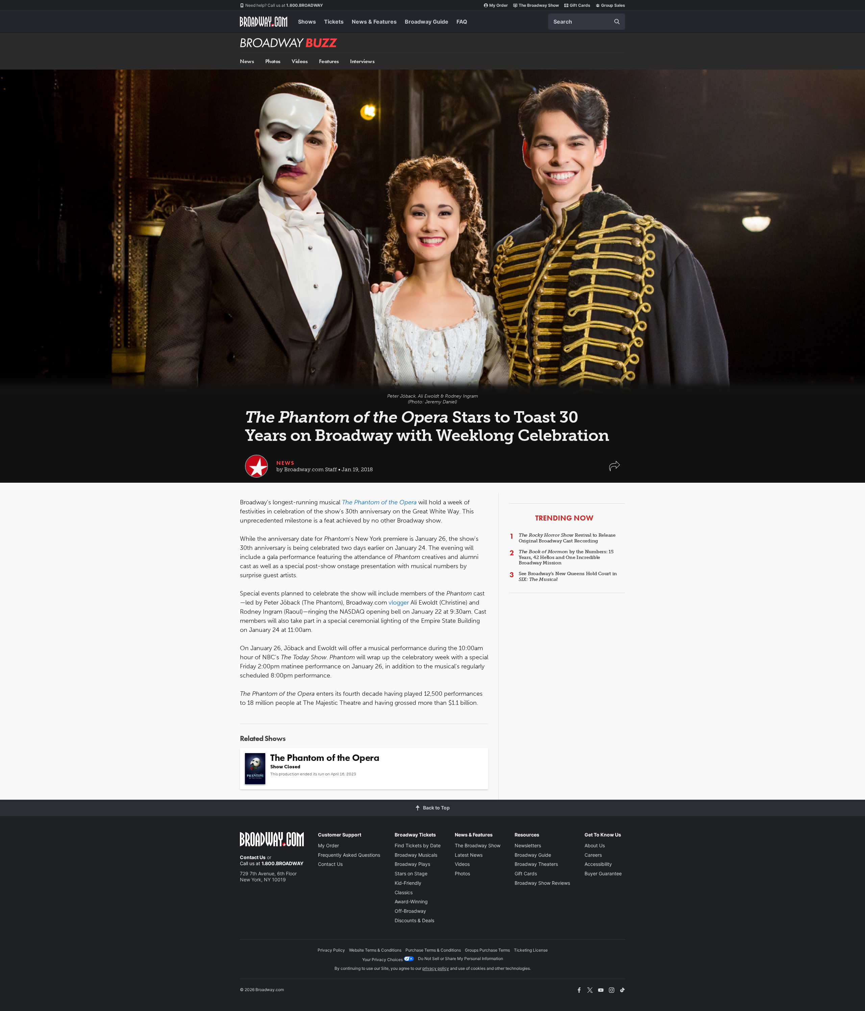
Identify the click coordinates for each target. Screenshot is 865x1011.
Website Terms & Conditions (375, 950)
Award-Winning (411, 901)
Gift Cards (580, 5)
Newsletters (528, 845)
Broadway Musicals (416, 855)
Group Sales (613, 5)
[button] (614, 469)
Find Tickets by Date (418, 845)
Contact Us (253, 857)
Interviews (362, 61)
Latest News (469, 855)
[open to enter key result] (617, 22)
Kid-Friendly (408, 883)
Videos (299, 61)
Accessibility (598, 864)
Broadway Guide (426, 21)
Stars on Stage (411, 873)
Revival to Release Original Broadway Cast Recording (567, 538)
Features (329, 61)
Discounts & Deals (414, 920)
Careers (593, 855)
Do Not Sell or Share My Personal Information (460, 958)
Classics (404, 892)
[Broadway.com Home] (263, 22)
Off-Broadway (410, 911)
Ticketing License (531, 950)
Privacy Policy (331, 950)
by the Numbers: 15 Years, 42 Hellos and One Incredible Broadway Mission (566, 557)
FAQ (461, 21)
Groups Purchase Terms (487, 950)
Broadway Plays (412, 864)
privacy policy (435, 968)
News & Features (374, 21)
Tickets (334, 21)
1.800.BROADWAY (284, 5)
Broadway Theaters (536, 864)
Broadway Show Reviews (542, 883)
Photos (272, 61)
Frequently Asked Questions (349, 855)
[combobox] (586, 22)
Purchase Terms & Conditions (433, 950)
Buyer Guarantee (603, 873)
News (247, 61)
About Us (595, 845)
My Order (498, 5)
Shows (307, 21)
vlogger (399, 602)
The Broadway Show (539, 5)
